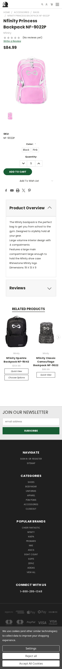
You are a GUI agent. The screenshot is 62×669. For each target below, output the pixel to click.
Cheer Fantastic (31, 527)
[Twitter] (23, 190)
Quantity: (31, 156)
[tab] (31, 208)
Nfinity (31, 532)
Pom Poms (31, 499)
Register (37, 458)
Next (58, 337)
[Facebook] (6, 190)
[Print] (17, 190)
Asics (31, 550)
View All (31, 572)
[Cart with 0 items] (51, 4)
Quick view (16, 371)
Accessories (31, 504)
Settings (31, 648)
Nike (31, 545)
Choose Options (16, 377)
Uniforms (31, 491)
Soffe (31, 558)
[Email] (12, 190)
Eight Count (31, 554)
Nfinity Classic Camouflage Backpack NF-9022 (46, 361)
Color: (31, 144)
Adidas (31, 567)
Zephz (31, 563)
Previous (4, 337)
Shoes (31, 482)
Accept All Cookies (31, 663)
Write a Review (12, 41)
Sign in (24, 458)
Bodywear (31, 486)
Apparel (31, 495)
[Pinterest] (29, 190)
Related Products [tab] (28, 309)
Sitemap (31, 463)
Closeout (31, 508)
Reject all (31, 656)
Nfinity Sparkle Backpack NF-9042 (16, 359)
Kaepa (31, 536)
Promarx (31, 541)
